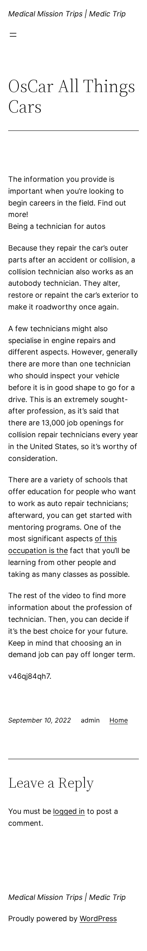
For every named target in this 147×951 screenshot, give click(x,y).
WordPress (98, 918)
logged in (69, 811)
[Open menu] (13, 35)
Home (118, 720)
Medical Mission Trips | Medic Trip (67, 13)
